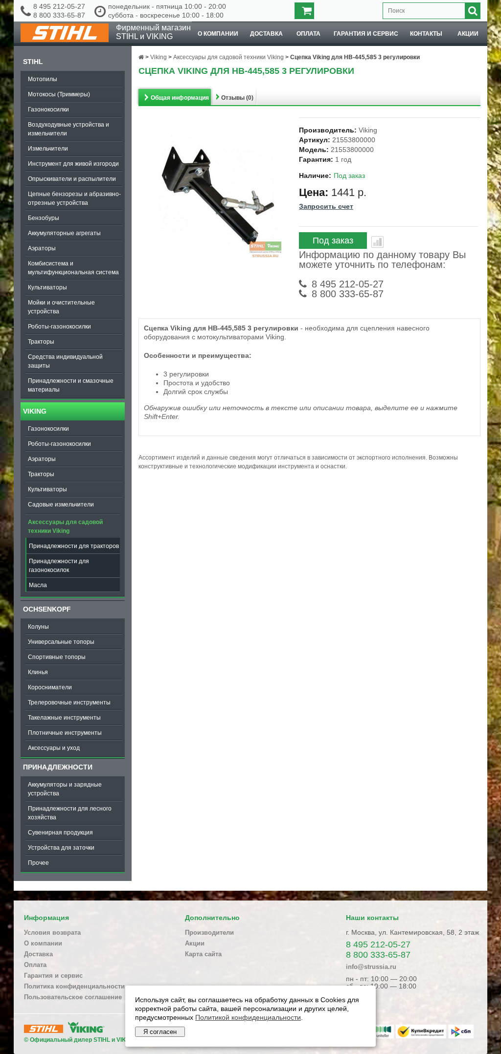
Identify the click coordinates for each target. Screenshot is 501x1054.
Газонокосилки (48, 109)
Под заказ (333, 240)
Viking (34, 411)
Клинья (38, 672)
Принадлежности (57, 767)
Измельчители (48, 148)
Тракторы (41, 341)
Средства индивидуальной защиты (65, 361)
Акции (467, 33)
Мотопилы (42, 79)
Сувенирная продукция (60, 832)
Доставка (266, 33)
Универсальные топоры (61, 641)
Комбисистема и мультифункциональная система (73, 268)
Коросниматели (50, 687)
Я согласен (160, 1031)
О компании (218, 33)
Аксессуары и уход (54, 748)
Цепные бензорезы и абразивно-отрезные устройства (74, 198)
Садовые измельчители (61, 504)
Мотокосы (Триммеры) (59, 94)
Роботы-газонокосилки (59, 326)
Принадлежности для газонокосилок (59, 565)
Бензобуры (43, 218)
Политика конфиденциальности (74, 986)
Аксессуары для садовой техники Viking (65, 526)
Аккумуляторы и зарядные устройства (65, 789)
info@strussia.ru (371, 966)
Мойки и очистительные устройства (61, 307)
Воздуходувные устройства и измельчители (68, 129)
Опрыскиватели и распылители (72, 179)
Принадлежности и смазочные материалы (71, 385)
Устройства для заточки (61, 847)
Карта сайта (203, 954)
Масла (38, 585)
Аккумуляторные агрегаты (64, 233)
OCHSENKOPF (47, 609)
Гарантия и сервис (366, 33)
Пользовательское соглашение (73, 997)
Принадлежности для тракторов (74, 546)
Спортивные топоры (57, 657)
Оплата (308, 33)
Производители (209, 932)
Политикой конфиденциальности (248, 1017)
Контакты (426, 33)
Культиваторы (47, 287)
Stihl (33, 62)
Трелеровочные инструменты (69, 702)
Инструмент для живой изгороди (73, 163)
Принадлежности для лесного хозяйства (70, 813)
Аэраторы (42, 248)
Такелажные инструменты (64, 717)
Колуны (38, 626)
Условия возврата (52, 932)
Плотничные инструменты (65, 732)
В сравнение (377, 242)
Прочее (38, 862)
